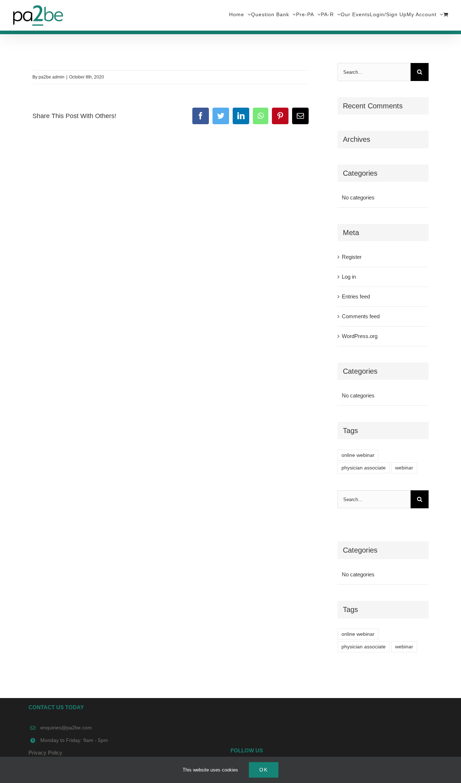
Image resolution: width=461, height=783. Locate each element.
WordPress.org (359, 336)
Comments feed (361, 316)
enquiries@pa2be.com (66, 727)
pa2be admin (51, 77)
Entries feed (356, 296)
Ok (263, 770)
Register (352, 257)
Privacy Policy (45, 753)
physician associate (363, 468)
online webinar (358, 455)
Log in (349, 277)
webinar (404, 468)
